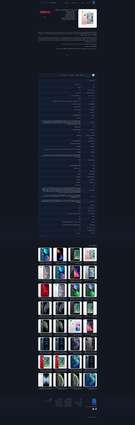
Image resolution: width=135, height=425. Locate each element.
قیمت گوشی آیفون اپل (68, 402)
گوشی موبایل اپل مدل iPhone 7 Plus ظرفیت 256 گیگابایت (76, 263)
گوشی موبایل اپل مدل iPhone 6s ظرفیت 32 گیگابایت (90, 281)
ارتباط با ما (80, 405)
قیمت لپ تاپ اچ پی (59, 402)
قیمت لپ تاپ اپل (59, 405)
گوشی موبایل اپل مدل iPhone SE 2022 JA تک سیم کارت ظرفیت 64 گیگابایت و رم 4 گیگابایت (45, 388)
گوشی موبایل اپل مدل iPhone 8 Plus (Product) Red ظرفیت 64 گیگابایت (61, 263)
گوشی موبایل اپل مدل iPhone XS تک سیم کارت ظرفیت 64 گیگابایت (75, 388)
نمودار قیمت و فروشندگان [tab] (79, 75)
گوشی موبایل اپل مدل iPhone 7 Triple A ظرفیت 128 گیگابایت (75, 317)
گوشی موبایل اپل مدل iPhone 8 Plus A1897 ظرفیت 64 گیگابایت (76, 335)
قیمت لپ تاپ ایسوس (58, 400)
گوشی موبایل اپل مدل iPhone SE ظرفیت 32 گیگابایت (90, 263)
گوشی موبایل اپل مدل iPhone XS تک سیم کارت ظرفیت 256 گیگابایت (90, 388)
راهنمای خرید (67, 2)
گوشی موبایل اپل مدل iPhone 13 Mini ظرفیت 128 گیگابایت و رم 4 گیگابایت (61, 281)
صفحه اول (88, 2)
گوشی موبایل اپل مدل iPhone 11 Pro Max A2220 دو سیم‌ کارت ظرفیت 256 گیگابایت (61, 335)
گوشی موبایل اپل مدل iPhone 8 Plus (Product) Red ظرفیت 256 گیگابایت (76, 281)
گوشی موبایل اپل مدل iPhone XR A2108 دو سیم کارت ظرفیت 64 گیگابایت (60, 299)
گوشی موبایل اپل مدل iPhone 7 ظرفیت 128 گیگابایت (90, 317)
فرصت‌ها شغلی (79, 404)
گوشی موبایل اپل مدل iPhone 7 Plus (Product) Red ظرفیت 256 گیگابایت (46, 371)
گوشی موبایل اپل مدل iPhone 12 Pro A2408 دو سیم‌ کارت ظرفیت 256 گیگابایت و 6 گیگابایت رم (60, 353)
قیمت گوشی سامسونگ (68, 400)
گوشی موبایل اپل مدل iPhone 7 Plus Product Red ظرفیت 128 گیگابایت (61, 371)
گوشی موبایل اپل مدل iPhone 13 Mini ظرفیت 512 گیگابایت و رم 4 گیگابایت (46, 263)
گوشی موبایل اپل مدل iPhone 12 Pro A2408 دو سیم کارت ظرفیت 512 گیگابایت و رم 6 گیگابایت (90, 371)
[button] (61, 2)
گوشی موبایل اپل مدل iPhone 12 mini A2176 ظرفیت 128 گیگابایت (76, 353)
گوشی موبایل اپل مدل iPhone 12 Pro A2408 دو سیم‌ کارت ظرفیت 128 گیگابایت (90, 353)
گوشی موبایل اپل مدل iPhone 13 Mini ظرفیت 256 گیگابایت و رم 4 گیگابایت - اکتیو (91, 299)
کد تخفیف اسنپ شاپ (48, 400)
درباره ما (80, 400)
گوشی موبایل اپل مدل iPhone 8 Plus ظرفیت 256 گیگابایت (91, 335)
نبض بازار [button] (82, 2)
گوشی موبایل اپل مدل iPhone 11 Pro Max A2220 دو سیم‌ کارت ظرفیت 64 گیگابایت (46, 335)
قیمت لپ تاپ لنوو (59, 404)
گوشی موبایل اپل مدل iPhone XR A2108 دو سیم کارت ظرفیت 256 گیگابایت (45, 299)
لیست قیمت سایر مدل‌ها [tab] (63, 75)
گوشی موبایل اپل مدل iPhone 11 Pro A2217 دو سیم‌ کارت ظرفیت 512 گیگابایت (60, 317)
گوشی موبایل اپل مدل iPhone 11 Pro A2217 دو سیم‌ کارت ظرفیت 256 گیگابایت (45, 317)
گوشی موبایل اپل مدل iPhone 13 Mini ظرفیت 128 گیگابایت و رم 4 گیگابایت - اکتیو (76, 299)
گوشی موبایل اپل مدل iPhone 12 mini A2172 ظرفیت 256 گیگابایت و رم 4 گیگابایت (76, 371)
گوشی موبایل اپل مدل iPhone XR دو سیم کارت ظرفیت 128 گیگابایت (45, 281)
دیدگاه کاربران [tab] (71, 75)
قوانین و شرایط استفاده (78, 402)
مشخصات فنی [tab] (87, 75)
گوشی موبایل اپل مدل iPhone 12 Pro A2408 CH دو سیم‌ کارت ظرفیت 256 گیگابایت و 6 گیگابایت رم (46, 353)
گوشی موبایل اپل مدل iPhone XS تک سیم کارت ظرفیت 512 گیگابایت (60, 388)
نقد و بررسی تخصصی (74, 2)
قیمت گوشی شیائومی (68, 404)
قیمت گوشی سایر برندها (68, 405)
